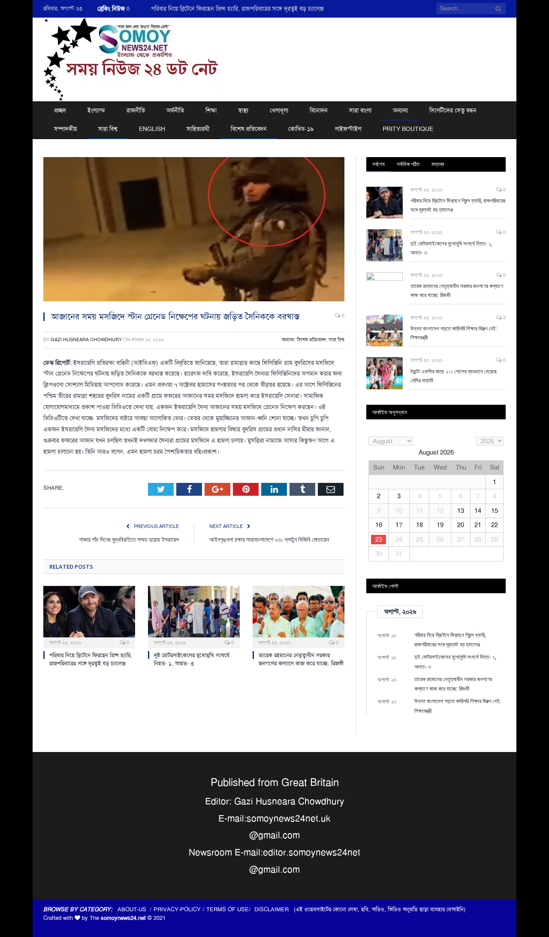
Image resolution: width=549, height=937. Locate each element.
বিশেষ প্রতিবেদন (249, 129)
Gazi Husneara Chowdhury (86, 340)
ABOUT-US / (136, 909)
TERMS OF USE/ (230, 909)
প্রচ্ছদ (60, 110)
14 (477, 510)
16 (378, 525)
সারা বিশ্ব (108, 129)
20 (460, 525)
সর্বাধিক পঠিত (408, 164)
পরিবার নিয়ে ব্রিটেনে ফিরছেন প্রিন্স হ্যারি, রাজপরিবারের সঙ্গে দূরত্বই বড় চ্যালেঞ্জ (90, 659)
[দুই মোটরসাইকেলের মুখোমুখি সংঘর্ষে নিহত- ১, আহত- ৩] (194, 616)
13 (460, 510)
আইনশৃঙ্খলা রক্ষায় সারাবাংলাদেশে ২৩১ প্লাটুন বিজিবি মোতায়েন (269, 539)
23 (378, 539)
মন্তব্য (437, 164)
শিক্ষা (211, 110)
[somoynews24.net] (133, 58)
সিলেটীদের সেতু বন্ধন (453, 110)
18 (419, 525)
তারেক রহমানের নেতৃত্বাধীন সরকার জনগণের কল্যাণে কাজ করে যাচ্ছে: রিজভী (301, 659)
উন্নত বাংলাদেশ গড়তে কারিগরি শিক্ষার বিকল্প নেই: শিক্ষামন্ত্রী (453, 332)
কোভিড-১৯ (301, 129)
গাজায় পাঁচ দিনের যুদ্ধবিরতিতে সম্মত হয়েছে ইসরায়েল (129, 539)
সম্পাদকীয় (65, 129)
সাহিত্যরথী (198, 129)
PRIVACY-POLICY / (180, 909)
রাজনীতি (136, 110)
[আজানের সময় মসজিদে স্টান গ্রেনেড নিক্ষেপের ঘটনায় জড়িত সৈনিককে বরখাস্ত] (193, 230)
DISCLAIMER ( (275, 909)
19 (440, 525)
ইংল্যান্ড (96, 110)
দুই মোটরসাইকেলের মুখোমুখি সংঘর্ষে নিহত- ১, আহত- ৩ (213, 8)
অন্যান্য (400, 110)
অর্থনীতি (175, 110)
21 (477, 525)
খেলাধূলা (279, 110)
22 (494, 525)
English (152, 129)
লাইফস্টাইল (348, 129)
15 (494, 510)
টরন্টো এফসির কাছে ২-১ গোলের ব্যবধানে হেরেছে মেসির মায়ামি (453, 375)
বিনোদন (319, 110)
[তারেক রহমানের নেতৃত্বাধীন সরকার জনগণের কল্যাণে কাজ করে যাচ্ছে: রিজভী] (298, 616)
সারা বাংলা (360, 110)
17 (398, 525)
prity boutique (408, 129)
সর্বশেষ (378, 164)
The (118, 918)
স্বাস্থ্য (243, 110)
